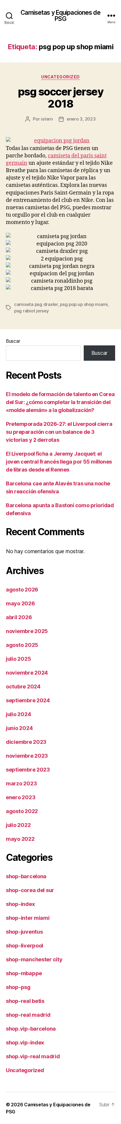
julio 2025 (18, 659)
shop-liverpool (24, 945)
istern (47, 119)
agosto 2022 (22, 811)
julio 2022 (18, 825)
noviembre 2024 (27, 673)
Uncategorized (60, 76)
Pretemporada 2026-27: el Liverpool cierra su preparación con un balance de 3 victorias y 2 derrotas (59, 432)
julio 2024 (18, 714)
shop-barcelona (26, 876)
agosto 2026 (22, 589)
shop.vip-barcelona (31, 1029)
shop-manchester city (34, 959)
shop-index (20, 904)
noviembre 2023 (27, 756)
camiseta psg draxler (36, 304)
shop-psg (18, 987)
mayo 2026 (20, 603)
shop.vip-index (25, 1042)
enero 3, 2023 (81, 119)
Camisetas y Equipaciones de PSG (60, 15)
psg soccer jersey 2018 (60, 97)
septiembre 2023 (28, 770)
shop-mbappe (24, 973)
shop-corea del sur (30, 890)
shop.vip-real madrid (33, 1056)
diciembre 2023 (26, 742)
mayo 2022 (20, 839)
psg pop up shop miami (84, 304)
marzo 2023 (21, 783)
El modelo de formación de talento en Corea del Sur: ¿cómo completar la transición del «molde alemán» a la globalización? (60, 402)
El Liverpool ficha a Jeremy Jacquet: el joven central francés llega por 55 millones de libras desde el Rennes (59, 462)
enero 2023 (20, 797)
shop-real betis (25, 1001)
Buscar (13, 341)
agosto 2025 (22, 645)
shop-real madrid (28, 1015)
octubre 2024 (23, 686)
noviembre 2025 (27, 631)
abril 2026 (19, 617)
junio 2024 (19, 728)
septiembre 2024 (28, 700)
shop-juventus (24, 932)
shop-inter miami (28, 918)
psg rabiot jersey (31, 311)
